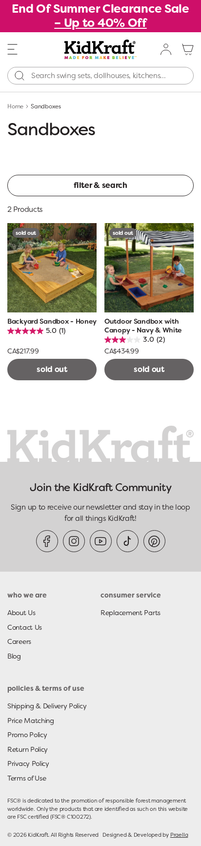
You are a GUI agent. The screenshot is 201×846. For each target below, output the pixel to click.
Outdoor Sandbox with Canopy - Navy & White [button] (142, 325)
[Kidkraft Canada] (101, 49)
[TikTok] (128, 541)
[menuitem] (166, 49)
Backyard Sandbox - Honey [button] (51, 321)
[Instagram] (74, 541)
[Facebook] (47, 541)
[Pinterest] (154, 541)
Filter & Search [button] (100, 185)
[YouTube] (101, 541)
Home (15, 106)
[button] (12, 49)
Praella (179, 834)
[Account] (166, 49)
